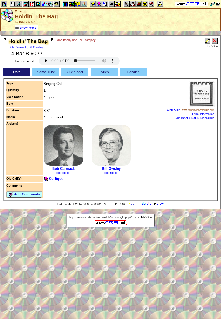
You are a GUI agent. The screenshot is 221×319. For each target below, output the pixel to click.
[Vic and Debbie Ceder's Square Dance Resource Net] (191, 4)
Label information (203, 113)
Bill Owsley (36, 47)
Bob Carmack (18, 47)
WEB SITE (173, 109)
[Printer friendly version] (218, 4)
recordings (63, 172)
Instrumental (24, 61)
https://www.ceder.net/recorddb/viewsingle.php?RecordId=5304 (110, 217)
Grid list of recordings (194, 117)
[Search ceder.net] (212, 4)
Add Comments (26, 194)
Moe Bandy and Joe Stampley (76, 40)
